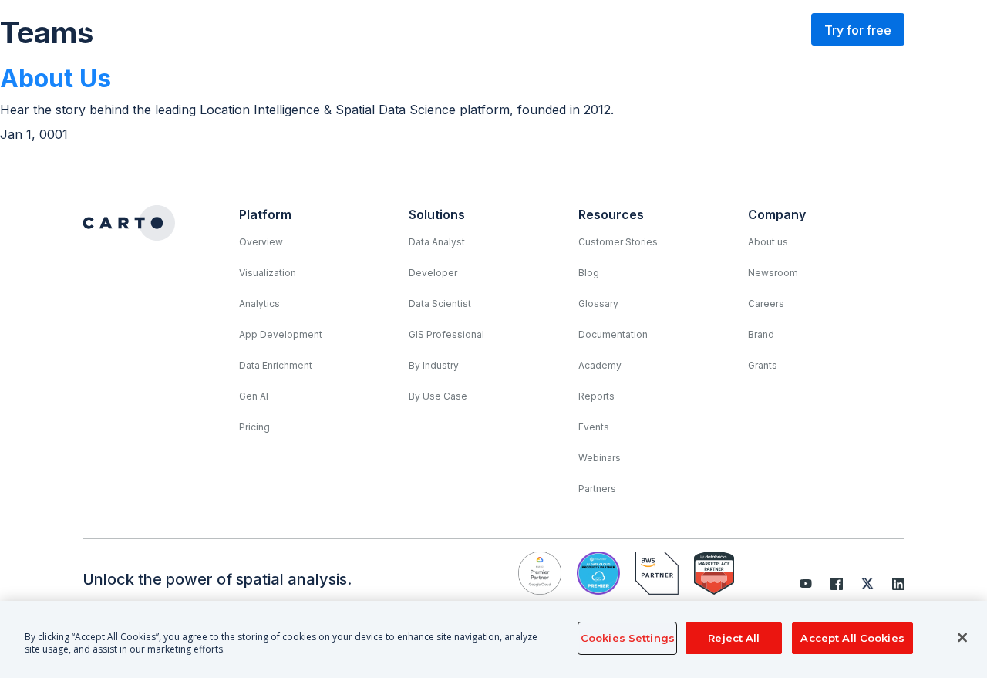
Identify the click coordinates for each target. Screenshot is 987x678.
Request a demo (736, 29)
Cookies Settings (628, 638)
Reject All (734, 638)
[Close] (962, 638)
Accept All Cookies (852, 638)
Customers (423, 29)
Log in (633, 29)
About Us (55, 78)
